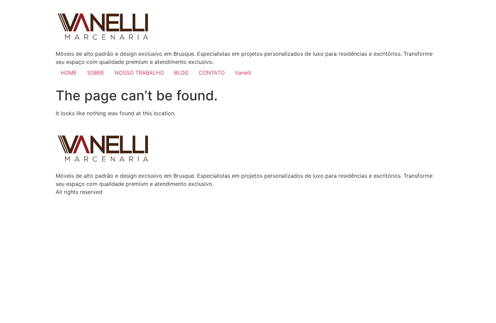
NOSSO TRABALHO (139, 72)
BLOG (181, 72)
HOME (69, 72)
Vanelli (243, 72)
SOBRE (96, 72)
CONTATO (212, 72)
